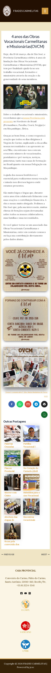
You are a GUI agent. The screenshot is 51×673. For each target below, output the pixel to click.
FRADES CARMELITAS (25, 10)
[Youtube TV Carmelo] (25, 593)
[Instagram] (29, 593)
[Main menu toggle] (45, 11)
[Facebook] (21, 593)
